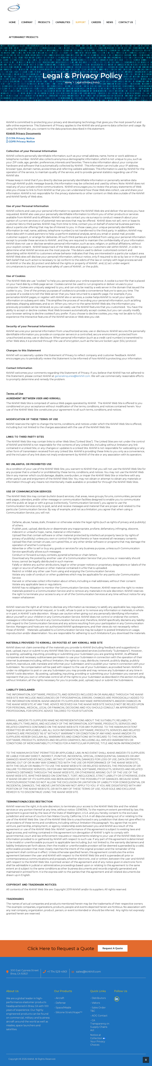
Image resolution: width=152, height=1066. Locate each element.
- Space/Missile (62, 1007)
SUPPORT (81, 22)
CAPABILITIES (63, 22)
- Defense (60, 1002)
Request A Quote (113, 948)
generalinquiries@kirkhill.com (72, 376)
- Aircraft (59, 998)
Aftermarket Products (23, 37)
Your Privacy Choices (97, 1043)
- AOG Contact (98, 1015)
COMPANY (27, 22)
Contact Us (125, 22)
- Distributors (98, 998)
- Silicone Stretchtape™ (68, 1012)
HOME (12, 22)
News (109, 22)
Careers (96, 22)
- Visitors (95, 1002)
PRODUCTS (44, 22)
